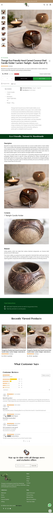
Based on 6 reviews (7, 376)
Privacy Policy (29, 495)
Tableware (3, 493)
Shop (27, 481)
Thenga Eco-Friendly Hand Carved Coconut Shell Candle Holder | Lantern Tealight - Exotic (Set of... (14, 351)
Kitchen (3, 497)
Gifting (2, 501)
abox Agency (19, 505)
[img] (10, 394)
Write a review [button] (45, 375)
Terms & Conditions (31, 499)
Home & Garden (5, 499)
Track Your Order (30, 501)
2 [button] (25, 441)
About (28, 478)
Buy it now (42, 78)
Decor (2, 495)
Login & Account (30, 493)
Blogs (27, 485)
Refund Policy (29, 497)
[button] (4, 66)
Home (28, 476)
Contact (28, 483)
